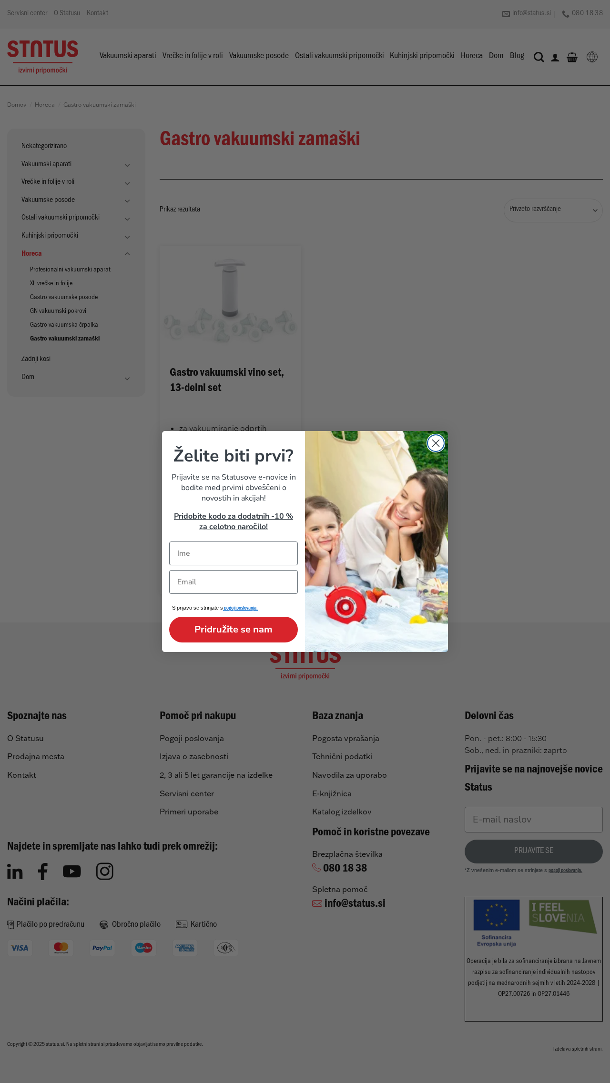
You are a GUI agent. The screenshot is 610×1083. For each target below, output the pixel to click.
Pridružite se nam (233, 629)
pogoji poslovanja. (240, 609)
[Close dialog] (435, 443)
